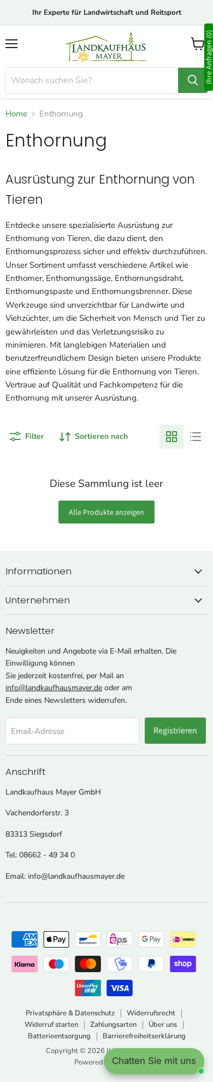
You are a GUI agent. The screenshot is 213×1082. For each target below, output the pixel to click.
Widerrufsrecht (151, 1013)
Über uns (163, 1025)
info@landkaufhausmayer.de (53, 688)
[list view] (196, 437)
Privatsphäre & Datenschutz (70, 1013)
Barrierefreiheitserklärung (144, 1036)
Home (16, 114)
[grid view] (171, 437)
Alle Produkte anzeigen (106, 512)
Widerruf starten (51, 1025)
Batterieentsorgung (59, 1036)
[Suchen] (193, 80)
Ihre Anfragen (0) (208, 57)
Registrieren (175, 730)
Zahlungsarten (113, 1025)
